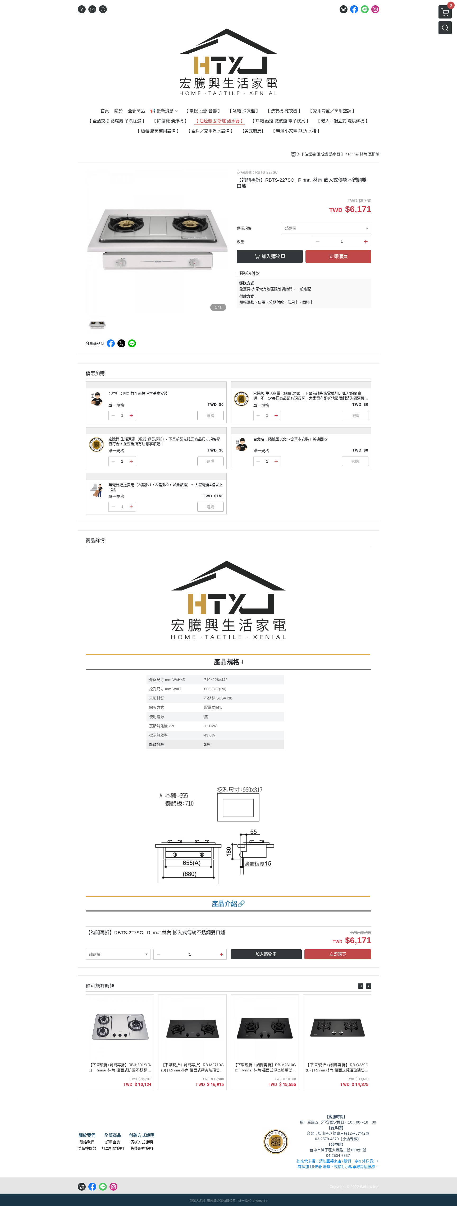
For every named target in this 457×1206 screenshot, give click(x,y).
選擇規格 (244, 228)
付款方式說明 (141, 1135)
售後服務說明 (142, 1148)
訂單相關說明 (113, 1148)
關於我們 (87, 1135)
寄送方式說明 (142, 1142)
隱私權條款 (87, 1148)
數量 (240, 242)
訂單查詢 (112, 1142)
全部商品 (112, 1135)
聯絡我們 (87, 1142)
